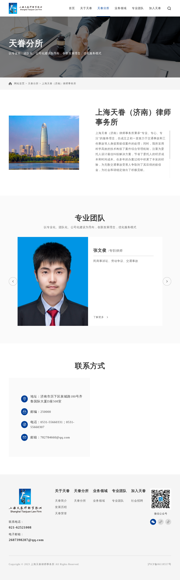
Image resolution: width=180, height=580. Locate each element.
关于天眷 (86, 8)
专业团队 (138, 8)
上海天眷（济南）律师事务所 (59, 83)
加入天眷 (155, 8)
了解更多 (98, 317)
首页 (72, 8)
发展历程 (61, 507)
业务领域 (121, 8)
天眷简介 (61, 500)
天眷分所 (103, 8)
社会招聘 (137, 500)
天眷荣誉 (61, 513)
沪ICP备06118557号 (159, 564)
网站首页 (19, 83)
